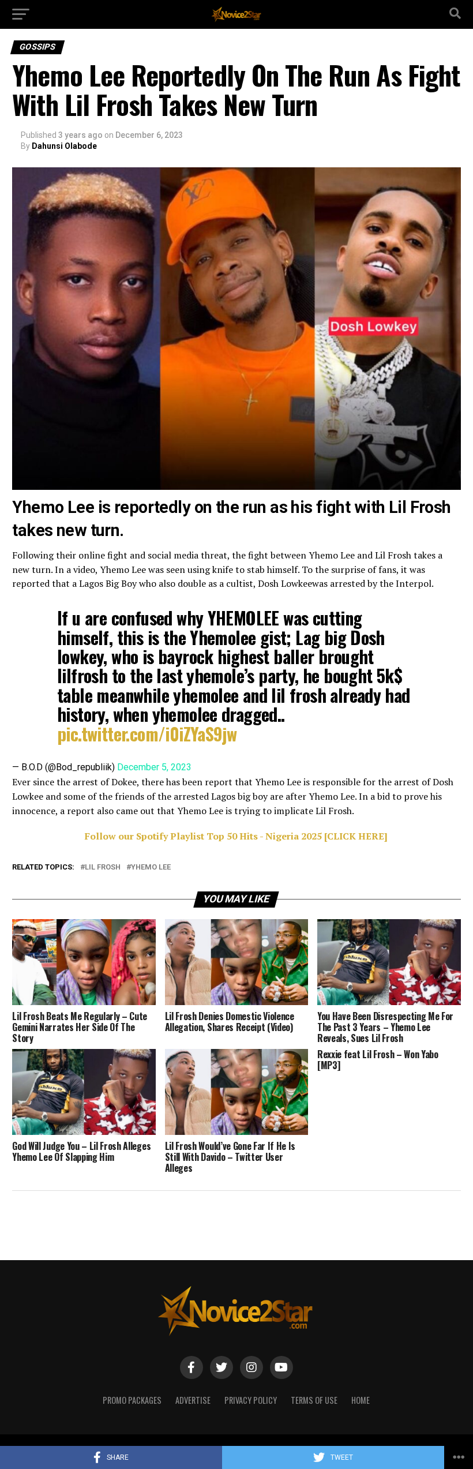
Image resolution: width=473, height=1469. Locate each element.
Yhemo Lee (151, 867)
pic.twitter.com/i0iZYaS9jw (146, 734)
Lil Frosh (103, 867)
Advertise (193, 1400)
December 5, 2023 (154, 767)
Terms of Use (314, 1400)
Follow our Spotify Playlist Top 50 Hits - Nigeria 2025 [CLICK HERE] (236, 836)
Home (360, 1400)
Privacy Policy (250, 1400)
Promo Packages (132, 1400)
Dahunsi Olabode (64, 146)
